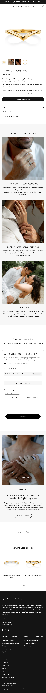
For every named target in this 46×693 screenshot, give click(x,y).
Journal (4, 668)
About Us (5, 662)
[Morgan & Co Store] (23, 6)
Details (4, 107)
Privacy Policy (5, 689)
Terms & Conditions (15, 689)
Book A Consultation (23, 99)
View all (23, 585)
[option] (23, 32)
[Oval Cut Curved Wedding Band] (11, 562)
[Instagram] (5, 630)
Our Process (6, 112)
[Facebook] (2, 630)
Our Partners (6, 665)
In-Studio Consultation (31, 640)
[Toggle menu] (2, 6)
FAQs (3, 671)
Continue (23, 416)
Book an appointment (8, 90)
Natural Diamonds (7, 646)
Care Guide (5, 674)
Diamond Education (8, 677)
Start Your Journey (23, 515)
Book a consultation (13, 253)
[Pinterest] (8, 630)
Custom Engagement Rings (10, 643)
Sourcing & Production (10, 116)
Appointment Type (11, 369)
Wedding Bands (7, 652)
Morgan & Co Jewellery (11, 683)
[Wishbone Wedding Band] (33, 562)
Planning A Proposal (8, 640)
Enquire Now (28, 646)
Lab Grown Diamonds (8, 649)
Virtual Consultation (30, 643)
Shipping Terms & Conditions (29, 689)
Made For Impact (9, 685)
